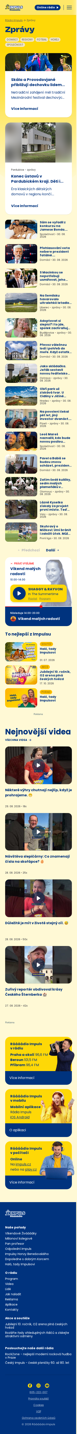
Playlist (32, 598)
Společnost (15, 44)
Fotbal (42, 39)
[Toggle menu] (69, 7)
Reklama (11, 1299)
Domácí (12, 39)
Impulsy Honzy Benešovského (27, 1254)
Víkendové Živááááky (21, 1233)
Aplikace (11, 1304)
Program (45, 598)
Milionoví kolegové (18, 1238)
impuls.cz (23, 1164)
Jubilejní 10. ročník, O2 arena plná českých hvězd (36, 1325)
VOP (38, 1411)
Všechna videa (16, 740)
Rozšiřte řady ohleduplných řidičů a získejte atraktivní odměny (37, 1334)
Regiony (27, 39)
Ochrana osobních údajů (38, 1418)
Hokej (55, 39)
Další (50, 550)
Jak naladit (13, 1294)
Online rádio (46, 7)
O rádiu (11, 1273)
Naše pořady (15, 1227)
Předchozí (31, 550)
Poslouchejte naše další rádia (29, 1348)
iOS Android (20, 1117)
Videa (9, 1284)
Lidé (8, 1289)
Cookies (38, 1405)
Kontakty (11, 1309)
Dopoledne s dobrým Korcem (27, 1259)
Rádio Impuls (14, 20)
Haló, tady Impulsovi (20, 1264)
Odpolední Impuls (18, 1248)
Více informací (24, 108)
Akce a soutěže (17, 1318)
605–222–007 (38, 1392)
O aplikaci (17, 1130)
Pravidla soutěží (38, 1398)
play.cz (31, 1169)
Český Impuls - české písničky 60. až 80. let (37, 1362)
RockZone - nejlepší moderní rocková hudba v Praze (38, 1355)
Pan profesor (14, 1243)
